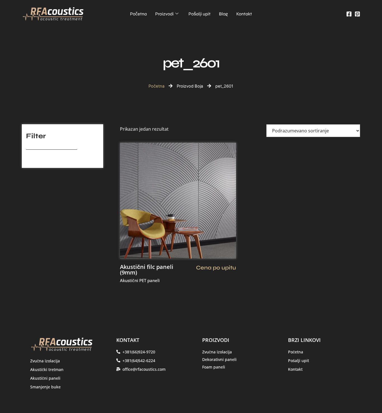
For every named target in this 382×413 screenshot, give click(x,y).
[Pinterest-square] (357, 14)
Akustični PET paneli (140, 280)
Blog (223, 14)
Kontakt (244, 14)
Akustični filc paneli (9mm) (146, 269)
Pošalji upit (199, 14)
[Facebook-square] (349, 14)
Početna (138, 14)
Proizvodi (164, 14)
